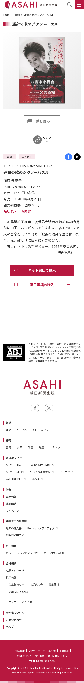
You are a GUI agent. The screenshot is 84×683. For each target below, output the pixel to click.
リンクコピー (47, 140)
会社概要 (11, 563)
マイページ (12, 510)
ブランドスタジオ (27, 553)
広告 (8, 553)
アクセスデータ (36, 650)
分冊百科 (22, 430)
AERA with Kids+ (40, 465)
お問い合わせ (14, 619)
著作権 (52, 650)
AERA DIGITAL (14, 465)
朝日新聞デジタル (57, 656)
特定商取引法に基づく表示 (42, 661)
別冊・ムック (41, 430)
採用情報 (11, 577)
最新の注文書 (14, 528)
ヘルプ (10, 626)
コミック (55, 447)
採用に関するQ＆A (19, 591)
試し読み (43, 121)
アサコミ (65, 472)
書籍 (17, 14)
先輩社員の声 (16, 584)
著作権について (15, 612)
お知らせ (27, 602)
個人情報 (20, 650)
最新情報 (11, 496)
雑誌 (8, 422)
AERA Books (13, 472)
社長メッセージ (15, 570)
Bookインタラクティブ (40, 528)
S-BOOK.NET (13, 535)
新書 (30, 447)
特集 (8, 489)
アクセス (11, 602)
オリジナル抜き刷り (55, 553)
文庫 (19, 447)
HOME (7, 14)
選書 (41, 447)
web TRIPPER (14, 479)
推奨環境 (64, 650)
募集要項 (54, 584)
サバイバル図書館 (40, 472)
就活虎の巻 (36, 584)
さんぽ (35, 479)
